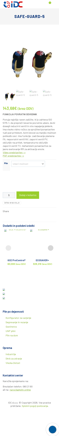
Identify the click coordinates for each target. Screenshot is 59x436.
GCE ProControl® (17, 260)
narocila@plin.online (20, 389)
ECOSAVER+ (42, 260)
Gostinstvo (11, 326)
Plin (6, 163)
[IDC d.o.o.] (13, 4)
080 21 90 (28, 386)
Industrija (11, 354)
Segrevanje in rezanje (17, 322)
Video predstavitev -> (14, 152)
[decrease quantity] (5, 195)
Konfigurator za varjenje (18, 317)
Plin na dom (12, 335)
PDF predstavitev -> (13, 155)
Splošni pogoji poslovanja (35, 405)
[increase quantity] (12, 195)
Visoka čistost (13, 362)
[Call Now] (52, 429)
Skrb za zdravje (14, 358)
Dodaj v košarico (27, 195)
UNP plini (10, 330)
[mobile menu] (55, 4)
